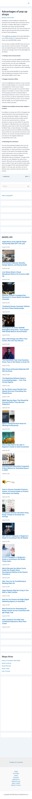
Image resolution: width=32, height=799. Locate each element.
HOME (16, 771)
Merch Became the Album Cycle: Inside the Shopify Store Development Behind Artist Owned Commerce (14, 571)
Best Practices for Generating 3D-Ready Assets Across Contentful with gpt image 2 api (15, 610)
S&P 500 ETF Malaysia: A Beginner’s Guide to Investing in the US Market (15, 537)
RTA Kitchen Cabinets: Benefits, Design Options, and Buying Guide (14, 264)
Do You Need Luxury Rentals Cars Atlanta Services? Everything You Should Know (14, 391)
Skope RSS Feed (6, 666)
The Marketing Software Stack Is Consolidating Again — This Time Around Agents (14, 380)
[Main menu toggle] (28, 3)
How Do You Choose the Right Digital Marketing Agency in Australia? (15, 600)
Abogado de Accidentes (16, 762)
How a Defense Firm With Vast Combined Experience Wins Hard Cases (14, 621)
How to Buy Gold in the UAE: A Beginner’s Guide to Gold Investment (15, 446)
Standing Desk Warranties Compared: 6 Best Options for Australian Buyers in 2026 (15, 468)
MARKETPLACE (16, 781)
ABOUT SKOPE (16, 783)
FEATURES (16, 773)
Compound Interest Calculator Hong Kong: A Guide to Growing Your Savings (15, 514)
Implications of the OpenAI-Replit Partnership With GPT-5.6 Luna (14, 242)
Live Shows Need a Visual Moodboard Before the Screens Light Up (15, 274)
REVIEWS (16, 777)
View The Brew (6, 671)
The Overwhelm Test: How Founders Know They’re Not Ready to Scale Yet (15, 361)
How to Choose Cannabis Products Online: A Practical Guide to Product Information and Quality (15, 491)
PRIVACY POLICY (16, 785)
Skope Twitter (5, 668)
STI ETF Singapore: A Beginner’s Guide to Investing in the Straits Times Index (13, 559)
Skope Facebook (6, 663)
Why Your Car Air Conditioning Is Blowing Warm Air (14, 582)
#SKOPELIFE (16, 779)
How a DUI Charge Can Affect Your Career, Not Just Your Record (14, 340)
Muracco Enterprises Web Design (11, 660)
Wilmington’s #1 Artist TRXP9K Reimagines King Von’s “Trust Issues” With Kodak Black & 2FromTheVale (15, 329)
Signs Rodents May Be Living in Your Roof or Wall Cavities (15, 591)
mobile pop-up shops (10, 36)
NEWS (16, 775)
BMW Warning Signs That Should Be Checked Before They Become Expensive (15, 402)
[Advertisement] (16, 703)
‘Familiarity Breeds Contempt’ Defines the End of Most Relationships (16, 307)
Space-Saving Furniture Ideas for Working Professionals (14, 424)
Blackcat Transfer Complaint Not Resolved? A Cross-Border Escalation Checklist (16, 297)
